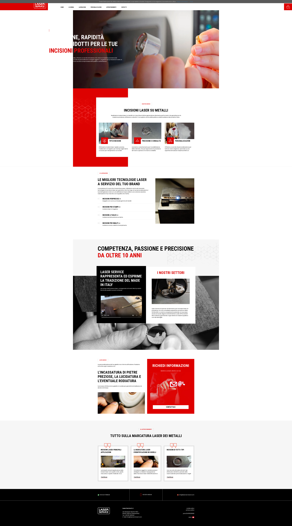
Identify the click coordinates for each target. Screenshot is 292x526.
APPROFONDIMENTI (111, 7)
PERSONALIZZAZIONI (96, 7)
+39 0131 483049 (147, 495)
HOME (62, 7)
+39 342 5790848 (104, 495)
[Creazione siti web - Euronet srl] (191, 517)
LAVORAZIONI (82, 7)
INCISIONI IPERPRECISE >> (112, 199)
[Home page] (40, 5)
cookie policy (190, 508)
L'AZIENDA (71, 7)
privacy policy (190, 510)
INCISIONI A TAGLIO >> (110, 215)
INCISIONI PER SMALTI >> (111, 223)
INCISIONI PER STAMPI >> (111, 207)
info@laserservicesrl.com (186, 495)
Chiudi (191, 1)
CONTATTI (124, 7)
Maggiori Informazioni (182, 1)
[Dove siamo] (288, 6)
